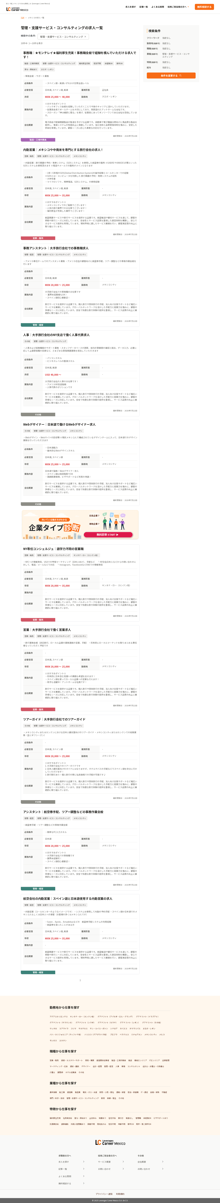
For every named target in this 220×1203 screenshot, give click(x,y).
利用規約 (120, 1193)
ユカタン (62, 1040)
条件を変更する (169, 75)
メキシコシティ (150, 1034)
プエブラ (113, 1034)
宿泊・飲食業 (133, 1092)
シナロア (113, 1028)
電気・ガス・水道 (90, 1092)
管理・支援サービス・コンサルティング (83, 1098)
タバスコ (123, 1028)
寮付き (120, 1118)
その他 (81, 1072)
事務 (123, 1066)
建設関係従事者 (103, 1060)
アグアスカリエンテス (58, 1016)
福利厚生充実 (55, 1118)
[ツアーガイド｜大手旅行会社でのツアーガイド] (80, 759)
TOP (22, 17)
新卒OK (131, 1124)
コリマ (73, 1028)
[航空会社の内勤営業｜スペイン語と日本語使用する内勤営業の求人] (80, 934)
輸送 (130, 1060)
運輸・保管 (120, 1092)
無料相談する (204, 7)
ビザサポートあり (161, 1118)
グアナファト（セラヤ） (107, 1022)
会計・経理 (97, 1066)
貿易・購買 (89, 1060)
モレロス (53, 1040)
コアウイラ (63, 1028)
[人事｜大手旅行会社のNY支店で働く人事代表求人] (80, 373)
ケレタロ (53, 1028)
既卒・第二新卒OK (143, 1124)
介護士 (52, 1072)
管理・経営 (108, 1066)
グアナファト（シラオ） (85, 1022)
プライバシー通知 (104, 1193)
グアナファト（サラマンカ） (61, 1022)
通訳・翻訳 (74, 1066)
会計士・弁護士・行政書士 (153, 1066)
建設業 (70, 1092)
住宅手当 (112, 1118)
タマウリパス (134, 1028)
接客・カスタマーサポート (72, 1060)
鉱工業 (62, 1092)
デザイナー (85, 1066)
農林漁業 (53, 1092)
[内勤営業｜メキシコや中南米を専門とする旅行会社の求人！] (80, 192)
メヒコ (162, 1034)
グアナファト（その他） (152, 1022)
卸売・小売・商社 (107, 1092)
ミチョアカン (136, 1034)
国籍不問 (91, 1124)
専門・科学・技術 (57, 1098)
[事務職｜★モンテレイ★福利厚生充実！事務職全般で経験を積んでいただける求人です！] (80, 95)
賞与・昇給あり (80, 1118)
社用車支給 (67, 1118)
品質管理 (165, 1060)
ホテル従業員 (70, 1072)
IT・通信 (144, 1092)
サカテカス (83, 1028)
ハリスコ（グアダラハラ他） (96, 1034)
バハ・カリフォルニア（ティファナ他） (66, 1034)
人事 (117, 1066)
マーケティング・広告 (58, 1066)
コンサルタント (134, 1066)
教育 (103, 1098)
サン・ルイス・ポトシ (99, 1028)
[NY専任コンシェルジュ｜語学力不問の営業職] (80, 583)
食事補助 (64, 1124)
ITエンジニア (154, 1060)
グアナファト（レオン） (130, 1022)
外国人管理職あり (78, 1124)
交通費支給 (54, 1124)
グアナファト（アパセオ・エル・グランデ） (116, 1016)
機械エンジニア (140, 1060)
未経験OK (147, 1118)
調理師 (60, 1072)
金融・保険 (154, 1092)
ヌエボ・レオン (149, 1028)
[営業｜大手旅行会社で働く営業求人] (80, 668)
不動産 (164, 1092)
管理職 (138, 1118)
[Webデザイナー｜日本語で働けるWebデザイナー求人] (80, 463)
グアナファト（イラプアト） (147, 1016)
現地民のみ (101, 1124)
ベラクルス (124, 1034)
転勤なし (129, 1118)
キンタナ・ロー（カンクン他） (82, 1016)
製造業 (77, 1092)
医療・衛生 (111, 1098)
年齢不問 (121, 1124)
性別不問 (112, 1124)
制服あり (102, 1118)
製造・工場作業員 (118, 1060)
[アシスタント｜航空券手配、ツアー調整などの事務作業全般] (80, 848)
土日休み (93, 1118)
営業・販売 (54, 1060)
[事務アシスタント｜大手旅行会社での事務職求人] (80, 285)
